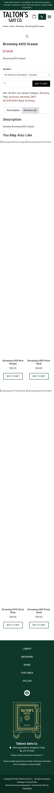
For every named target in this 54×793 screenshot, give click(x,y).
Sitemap (20, 782)
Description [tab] (13, 110)
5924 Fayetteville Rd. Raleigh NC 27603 (29, 748)
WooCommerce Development (17, 785)
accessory (14, 96)
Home (5, 26)
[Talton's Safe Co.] (15, 17)
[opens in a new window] (27, 693)
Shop (12, 26)
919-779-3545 (28, 751)
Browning (20, 26)
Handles (7, 69)
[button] (49, 17)
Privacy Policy (31, 782)
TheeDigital (27, 788)
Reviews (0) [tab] (30, 110)
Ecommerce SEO (39, 785)
